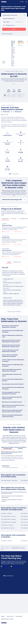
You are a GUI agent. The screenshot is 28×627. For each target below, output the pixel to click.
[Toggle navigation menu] (26, 2)
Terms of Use (10, 616)
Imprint (3, 616)
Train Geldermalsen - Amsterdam (9, 480)
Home (2, 546)
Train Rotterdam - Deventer (8, 528)
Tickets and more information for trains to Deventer (12, 500)
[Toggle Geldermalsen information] (25, 466)
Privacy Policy (18, 616)
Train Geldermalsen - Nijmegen (8, 522)
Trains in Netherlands (15, 546)
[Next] (23, 91)
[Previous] (5, 91)
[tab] (5, 218)
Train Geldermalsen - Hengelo (8, 519)
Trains (7, 546)
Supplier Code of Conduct (7, 619)
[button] (8, 22)
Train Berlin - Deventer (6, 513)
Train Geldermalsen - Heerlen (8, 516)
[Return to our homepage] (3, 2)
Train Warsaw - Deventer (7, 525)
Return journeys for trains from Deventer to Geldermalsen (12, 496)
